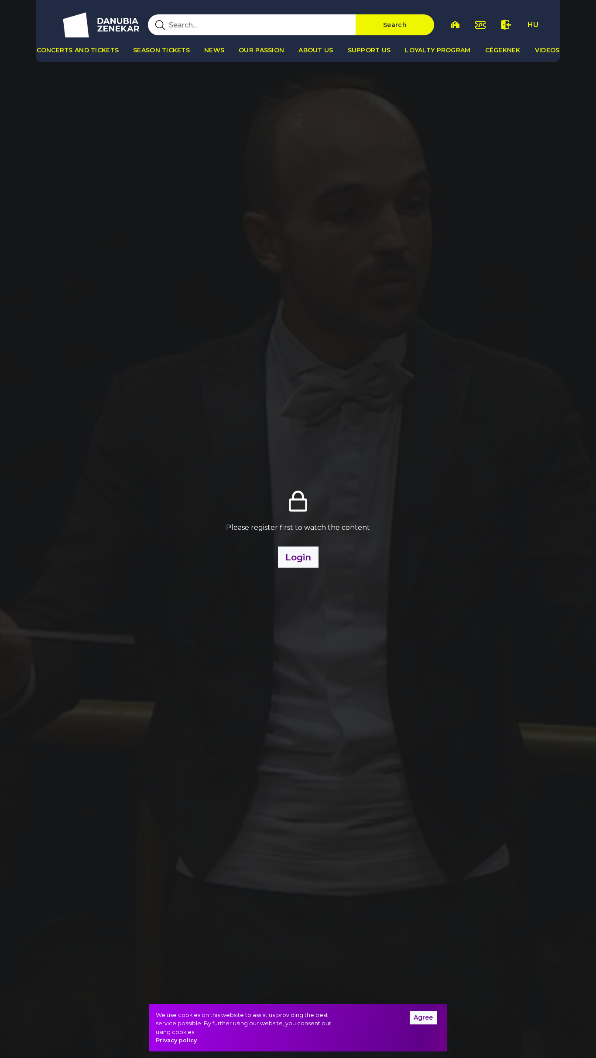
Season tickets (161, 50)
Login (298, 557)
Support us (369, 50)
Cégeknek (503, 50)
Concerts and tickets (78, 50)
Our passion (261, 50)
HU (532, 24)
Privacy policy (176, 1040)
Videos (547, 50)
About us (315, 50)
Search (395, 25)
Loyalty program (437, 50)
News (214, 50)
